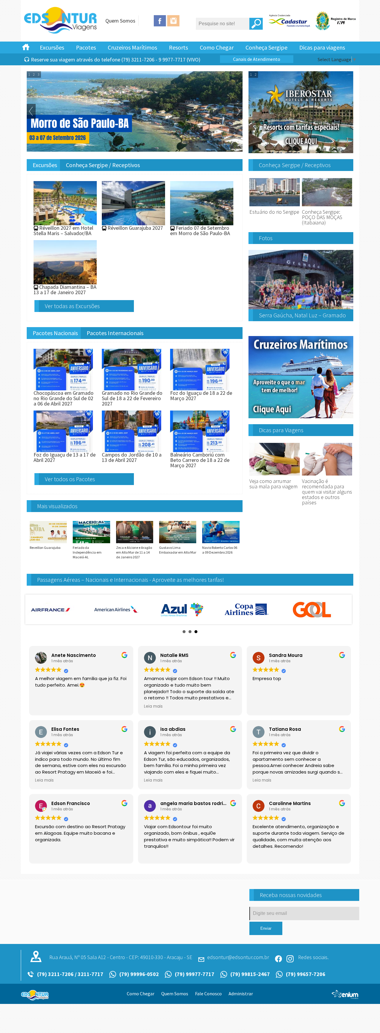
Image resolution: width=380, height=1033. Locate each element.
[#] (26, 47)
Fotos (266, 238)
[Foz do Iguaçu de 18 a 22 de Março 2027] (199, 387)
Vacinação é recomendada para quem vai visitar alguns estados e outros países (327, 492)
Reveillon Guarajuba (45, 547)
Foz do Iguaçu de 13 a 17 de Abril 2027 (65, 457)
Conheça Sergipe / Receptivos (103, 165)
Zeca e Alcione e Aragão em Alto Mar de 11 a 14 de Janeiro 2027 (134, 552)
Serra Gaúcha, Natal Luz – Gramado (302, 315)
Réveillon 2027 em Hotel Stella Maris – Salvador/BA (63, 230)
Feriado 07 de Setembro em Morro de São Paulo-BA (200, 230)
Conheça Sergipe (266, 47)
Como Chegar (217, 47)
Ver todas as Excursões (72, 306)
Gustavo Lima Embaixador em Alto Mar (177, 549)
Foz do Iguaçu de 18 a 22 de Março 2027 (201, 395)
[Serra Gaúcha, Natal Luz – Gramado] (300, 307)
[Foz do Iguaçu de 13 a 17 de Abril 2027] (63, 449)
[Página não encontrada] (61, 33)
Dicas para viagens (322, 47)
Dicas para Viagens (281, 430)
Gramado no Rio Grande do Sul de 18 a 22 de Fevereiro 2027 (132, 398)
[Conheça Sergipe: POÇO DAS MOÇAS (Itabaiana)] (327, 206)
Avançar (238, 111)
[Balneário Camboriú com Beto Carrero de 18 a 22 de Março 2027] (199, 449)
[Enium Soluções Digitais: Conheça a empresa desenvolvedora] (345, 997)
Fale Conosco (208, 993)
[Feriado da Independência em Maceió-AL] (91, 543)
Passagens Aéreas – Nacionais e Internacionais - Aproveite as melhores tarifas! (130, 579)
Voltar (31, 111)
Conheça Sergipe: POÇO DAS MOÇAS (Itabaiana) (322, 217)
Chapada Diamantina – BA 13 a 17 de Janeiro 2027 (65, 289)
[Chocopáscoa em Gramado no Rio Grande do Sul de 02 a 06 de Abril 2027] (63, 387)
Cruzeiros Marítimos (132, 47)
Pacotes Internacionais (115, 333)
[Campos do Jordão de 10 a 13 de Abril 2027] (131, 449)
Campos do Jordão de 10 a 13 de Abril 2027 (132, 457)
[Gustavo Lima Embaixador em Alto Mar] (177, 543)
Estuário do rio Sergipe (274, 211)
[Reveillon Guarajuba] (48, 543)
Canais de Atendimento (256, 59)
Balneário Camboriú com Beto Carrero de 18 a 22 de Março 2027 (199, 460)
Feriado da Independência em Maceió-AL (87, 552)
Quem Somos (120, 20)
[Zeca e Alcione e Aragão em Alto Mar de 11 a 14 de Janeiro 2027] (134, 543)
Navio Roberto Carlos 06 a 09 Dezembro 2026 (219, 549)
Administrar (241, 993)
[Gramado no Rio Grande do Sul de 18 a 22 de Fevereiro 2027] (131, 387)
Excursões (52, 47)
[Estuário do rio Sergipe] (274, 206)
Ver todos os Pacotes (70, 479)
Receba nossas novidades (291, 895)
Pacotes (86, 47)
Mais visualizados (57, 506)
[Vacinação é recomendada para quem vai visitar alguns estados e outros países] (327, 475)
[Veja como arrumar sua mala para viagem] (274, 475)
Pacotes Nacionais (55, 333)
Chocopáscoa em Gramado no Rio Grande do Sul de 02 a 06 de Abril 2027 (64, 398)
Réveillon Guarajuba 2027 (135, 227)
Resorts (178, 47)
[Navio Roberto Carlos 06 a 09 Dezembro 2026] (220, 543)
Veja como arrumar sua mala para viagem (273, 484)
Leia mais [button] (153, 706)
